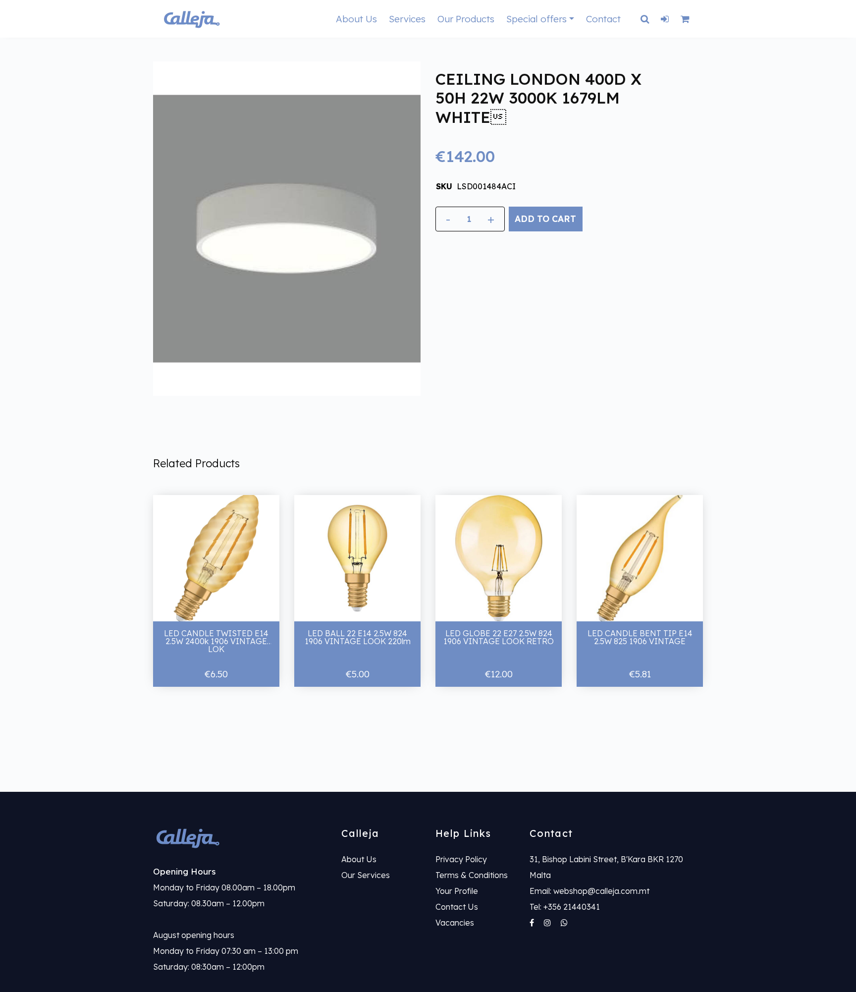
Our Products (465, 19)
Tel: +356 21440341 (565, 907)
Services (407, 19)
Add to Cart (545, 218)
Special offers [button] (536, 19)
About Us (356, 19)
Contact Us (456, 907)
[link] (239, 838)
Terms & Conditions (471, 875)
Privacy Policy (461, 859)
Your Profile (456, 891)
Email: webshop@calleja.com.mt (589, 891)
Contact (603, 19)
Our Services (365, 875)
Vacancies (454, 923)
